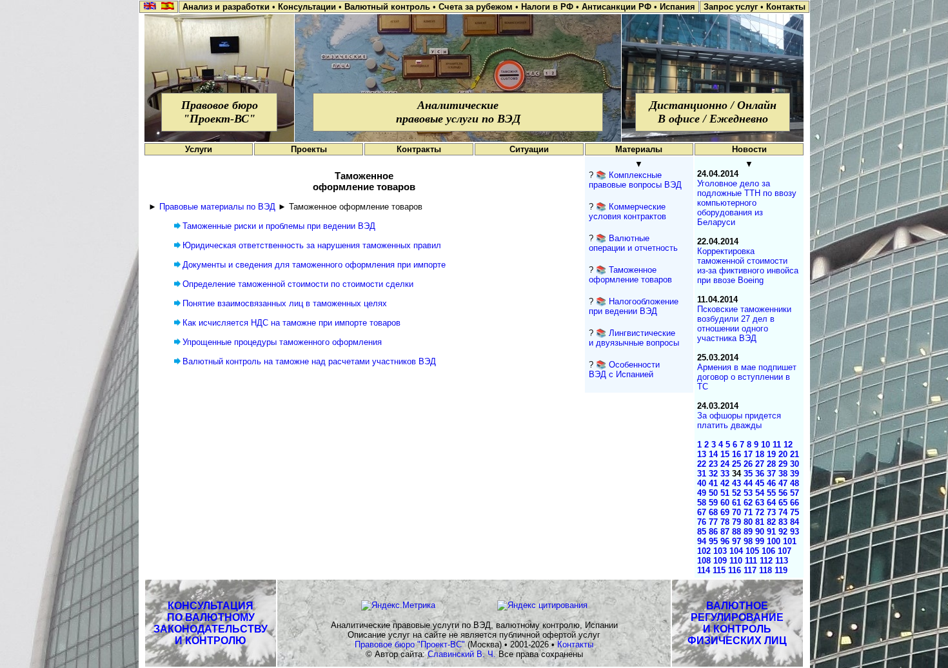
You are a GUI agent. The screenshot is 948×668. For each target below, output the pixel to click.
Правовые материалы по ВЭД (217, 206)
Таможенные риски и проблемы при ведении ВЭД (279, 226)
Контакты (575, 644)
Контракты (419, 149)
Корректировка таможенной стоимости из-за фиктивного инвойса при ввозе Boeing (747, 265)
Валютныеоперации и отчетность (633, 243)
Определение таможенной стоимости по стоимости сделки (298, 284)
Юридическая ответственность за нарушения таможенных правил (312, 245)
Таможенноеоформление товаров (630, 274)
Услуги (198, 149)
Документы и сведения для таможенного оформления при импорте (314, 265)
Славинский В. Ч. (462, 654)
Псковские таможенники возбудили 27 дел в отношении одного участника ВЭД (744, 323)
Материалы (638, 149)
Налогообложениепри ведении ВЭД (633, 306)
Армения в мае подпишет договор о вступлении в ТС (746, 376)
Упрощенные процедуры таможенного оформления (282, 342)
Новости (749, 149)
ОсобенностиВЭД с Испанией (624, 369)
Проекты (309, 149)
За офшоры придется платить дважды (739, 420)
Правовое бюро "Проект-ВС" (410, 644)
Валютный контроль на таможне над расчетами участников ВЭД (309, 361)
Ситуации (529, 149)
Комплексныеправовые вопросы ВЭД (635, 180)
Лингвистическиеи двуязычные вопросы (634, 338)
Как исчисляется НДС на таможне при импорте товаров (291, 323)
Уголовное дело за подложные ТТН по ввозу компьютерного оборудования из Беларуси (746, 203)
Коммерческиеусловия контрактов (627, 211)
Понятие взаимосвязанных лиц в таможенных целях (285, 303)
